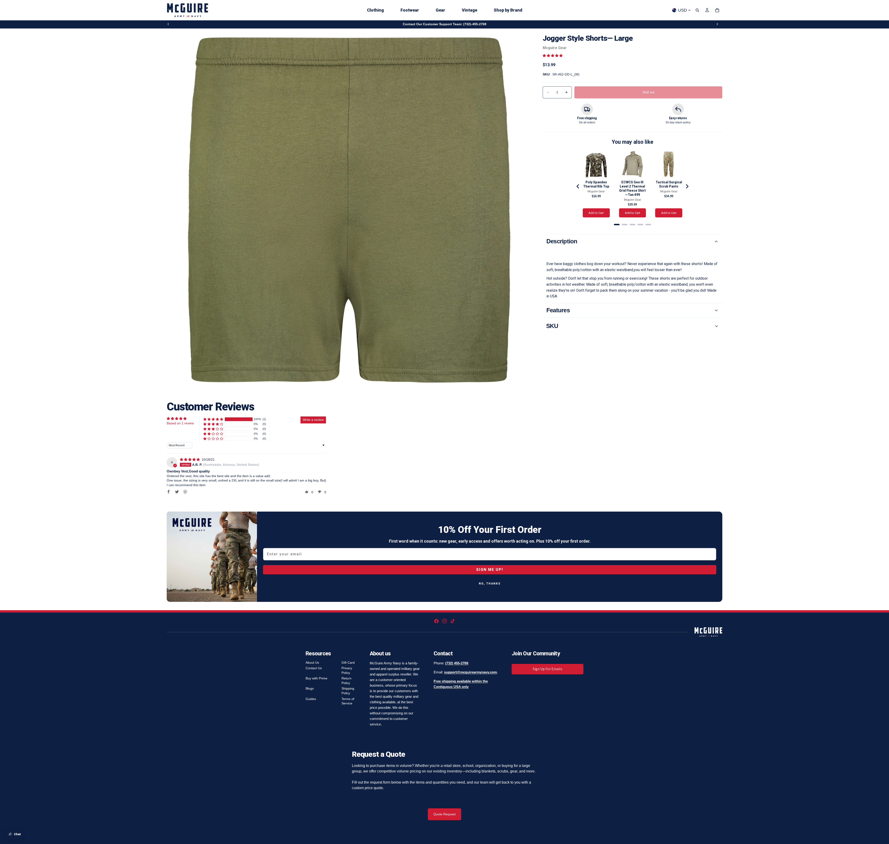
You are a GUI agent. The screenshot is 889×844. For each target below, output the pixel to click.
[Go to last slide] (578, 186)
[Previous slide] (168, 24)
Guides (311, 699)
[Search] (697, 10)
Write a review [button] (313, 420)
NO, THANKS (490, 583)
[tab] (617, 224)
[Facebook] (436, 621)
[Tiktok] (452, 621)
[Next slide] (717, 24)
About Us (312, 662)
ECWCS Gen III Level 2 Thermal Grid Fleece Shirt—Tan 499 (632, 188)
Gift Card (348, 662)
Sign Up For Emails (547, 668)
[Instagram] (444, 621)
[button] (553, 55)
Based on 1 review (180, 423)
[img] (190, 459)
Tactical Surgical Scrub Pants (669, 184)
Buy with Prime (316, 678)
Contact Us (314, 668)
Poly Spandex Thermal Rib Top (596, 184)
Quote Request (444, 814)
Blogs (310, 688)
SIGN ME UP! (489, 569)
